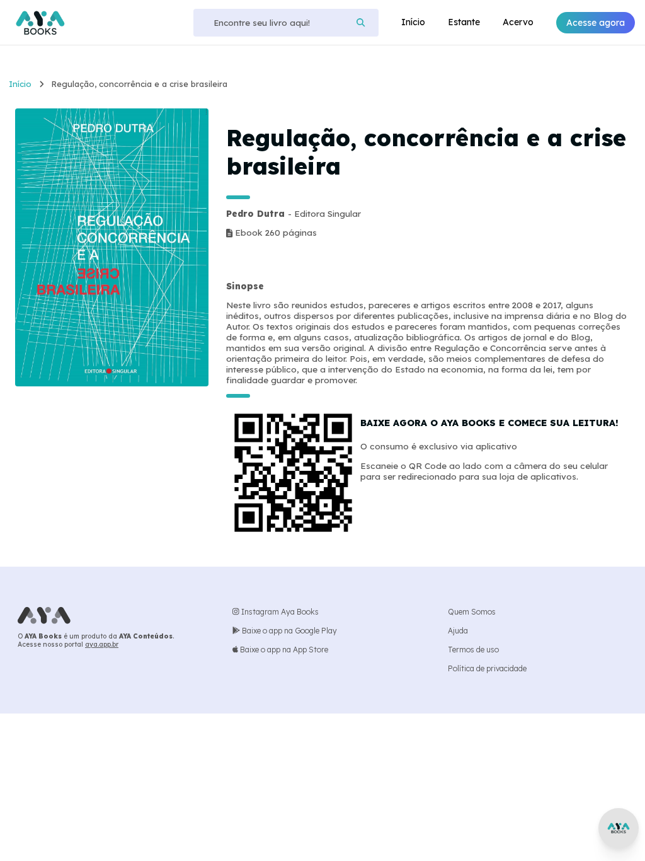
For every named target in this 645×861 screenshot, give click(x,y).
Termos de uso (473, 649)
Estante (464, 22)
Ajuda (458, 630)
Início (413, 22)
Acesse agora (595, 22)
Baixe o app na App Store (283, 649)
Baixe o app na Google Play (288, 630)
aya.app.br (101, 644)
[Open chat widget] (618, 828)
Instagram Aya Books (279, 611)
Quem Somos (472, 611)
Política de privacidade (487, 668)
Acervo (518, 22)
